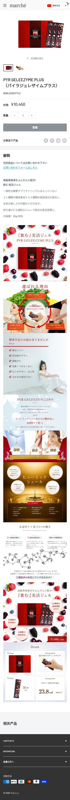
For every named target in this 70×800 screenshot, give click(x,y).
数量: (6, 115)
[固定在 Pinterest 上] (52, 140)
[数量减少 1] (14, 115)
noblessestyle (12, 93)
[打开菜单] (5, 5)
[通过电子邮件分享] (64, 140)
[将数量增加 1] (31, 115)
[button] (57, 5)
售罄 (35, 127)
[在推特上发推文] (58, 140)
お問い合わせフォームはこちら (20, 167)
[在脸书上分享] (46, 140)
